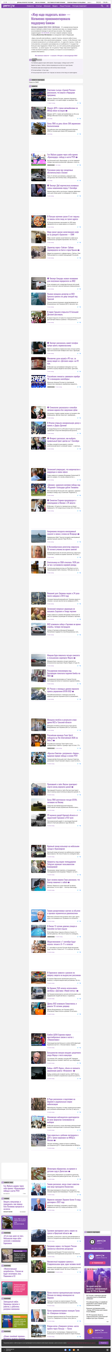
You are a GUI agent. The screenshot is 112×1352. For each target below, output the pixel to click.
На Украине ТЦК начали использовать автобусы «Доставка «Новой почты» (62, 989)
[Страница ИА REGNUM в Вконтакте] (70, 1350)
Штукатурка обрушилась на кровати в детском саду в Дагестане (62, 1170)
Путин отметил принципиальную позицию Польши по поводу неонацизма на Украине (63, 1295)
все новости (7, 1193)
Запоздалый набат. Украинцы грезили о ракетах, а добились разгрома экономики (12, 1305)
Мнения (47, 6)
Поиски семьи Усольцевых (76, 2)
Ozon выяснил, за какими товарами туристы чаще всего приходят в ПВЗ (20, 1323)
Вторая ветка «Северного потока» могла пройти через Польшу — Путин (63, 1327)
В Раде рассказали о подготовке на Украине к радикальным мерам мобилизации (61, 1101)
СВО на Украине (40, 2)
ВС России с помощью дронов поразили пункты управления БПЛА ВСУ (63, 690)
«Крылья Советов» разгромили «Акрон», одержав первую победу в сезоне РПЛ (63, 754)
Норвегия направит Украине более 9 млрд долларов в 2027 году (64, 1201)
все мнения (23, 1211)
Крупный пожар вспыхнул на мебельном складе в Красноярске (63, 847)
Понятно (103, 1343)
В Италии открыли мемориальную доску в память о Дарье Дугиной (63, 424)
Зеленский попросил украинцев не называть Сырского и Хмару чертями (61, 610)
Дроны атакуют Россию (25, 2)
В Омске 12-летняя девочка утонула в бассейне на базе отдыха (62, 927)
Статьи (39, 6)
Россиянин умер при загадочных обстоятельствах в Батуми (48, 67)
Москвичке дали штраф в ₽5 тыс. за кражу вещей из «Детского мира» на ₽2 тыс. (63, 361)
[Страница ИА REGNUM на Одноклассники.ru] (74, 1350)
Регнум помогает (79, 6)
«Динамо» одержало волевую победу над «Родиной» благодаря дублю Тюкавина (63, 486)
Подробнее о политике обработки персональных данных (81, 1343)
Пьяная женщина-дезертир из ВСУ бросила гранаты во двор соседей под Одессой (20, 1288)
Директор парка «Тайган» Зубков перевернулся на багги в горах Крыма (19, 1257)
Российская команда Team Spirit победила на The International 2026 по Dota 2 (62, 738)
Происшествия (18, 1251)
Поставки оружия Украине (56, 2)
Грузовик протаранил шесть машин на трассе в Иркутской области (62, 1232)
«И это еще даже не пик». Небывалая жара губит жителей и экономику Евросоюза (14, 1239)
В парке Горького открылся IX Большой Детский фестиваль (62, 313)
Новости (30, 6)
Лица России (65, 6)
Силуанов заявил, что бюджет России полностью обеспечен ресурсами (62, 1247)
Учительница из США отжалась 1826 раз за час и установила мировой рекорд (63, 563)
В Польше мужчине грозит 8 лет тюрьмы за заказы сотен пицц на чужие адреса (54, 72)
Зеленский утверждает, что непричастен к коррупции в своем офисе (63, 470)
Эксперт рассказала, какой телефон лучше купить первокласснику (62, 344)
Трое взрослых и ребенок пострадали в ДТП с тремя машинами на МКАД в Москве (62, 1137)
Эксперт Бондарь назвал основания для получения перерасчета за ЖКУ (62, 279)
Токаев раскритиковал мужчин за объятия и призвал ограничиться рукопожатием (63, 912)
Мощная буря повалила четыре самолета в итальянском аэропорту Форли (63, 656)
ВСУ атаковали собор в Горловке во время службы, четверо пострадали (64, 625)
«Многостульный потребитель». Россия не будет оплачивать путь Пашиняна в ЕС (13, 1272)
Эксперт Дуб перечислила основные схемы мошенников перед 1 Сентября (63, 186)
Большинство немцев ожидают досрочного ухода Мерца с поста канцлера (64, 1054)
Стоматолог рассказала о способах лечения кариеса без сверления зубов (62, 408)
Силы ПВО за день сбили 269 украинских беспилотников (20, 1221)
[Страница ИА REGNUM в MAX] (65, 1350)
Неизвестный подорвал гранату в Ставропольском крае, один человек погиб (64, 1263)
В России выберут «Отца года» (40, 70)
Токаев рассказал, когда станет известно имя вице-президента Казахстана (63, 1185)
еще (107, 1321)
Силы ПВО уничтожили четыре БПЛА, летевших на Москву (62, 801)
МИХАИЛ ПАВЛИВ (8, 1211)
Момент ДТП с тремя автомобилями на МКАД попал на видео (62, 109)
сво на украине (92, 1269)
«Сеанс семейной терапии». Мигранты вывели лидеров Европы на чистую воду (14, 1338)
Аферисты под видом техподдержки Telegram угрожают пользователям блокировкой (61, 864)
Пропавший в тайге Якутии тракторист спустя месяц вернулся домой (62, 785)
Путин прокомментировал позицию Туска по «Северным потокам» (63, 1312)
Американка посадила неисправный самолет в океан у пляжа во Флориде (62, 532)
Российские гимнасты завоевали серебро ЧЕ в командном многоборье (63, 377)
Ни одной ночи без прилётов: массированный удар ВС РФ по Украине (96, 1288)
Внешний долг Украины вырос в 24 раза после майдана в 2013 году (63, 594)
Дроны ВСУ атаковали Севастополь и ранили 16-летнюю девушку (62, 1005)
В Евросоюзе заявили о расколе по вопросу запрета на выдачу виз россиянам (64, 974)
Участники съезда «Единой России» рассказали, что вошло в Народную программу (61, 92)
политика (7, 1233)
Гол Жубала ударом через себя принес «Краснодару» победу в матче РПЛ (14, 1188)
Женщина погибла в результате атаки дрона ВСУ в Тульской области (62, 721)
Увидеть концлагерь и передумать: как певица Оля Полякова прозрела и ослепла (14, 1205)
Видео (55, 6)
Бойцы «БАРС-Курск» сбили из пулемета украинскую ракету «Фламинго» (63, 1069)
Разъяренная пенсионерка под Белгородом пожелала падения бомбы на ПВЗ (63, 673)
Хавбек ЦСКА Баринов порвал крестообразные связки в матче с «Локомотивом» (60, 1037)
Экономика (17, 1317)
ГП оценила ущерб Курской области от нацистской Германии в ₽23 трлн (62, 816)
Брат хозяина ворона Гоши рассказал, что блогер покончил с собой (63, 881)
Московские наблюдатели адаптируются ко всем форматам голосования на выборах (63, 1119)
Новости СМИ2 (34, 82)
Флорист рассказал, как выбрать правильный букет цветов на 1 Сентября (63, 439)
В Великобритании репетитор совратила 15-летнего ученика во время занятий (63, 548)
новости (34, 86)
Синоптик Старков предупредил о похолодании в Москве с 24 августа (61, 501)
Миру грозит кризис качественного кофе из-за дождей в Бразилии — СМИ (63, 233)
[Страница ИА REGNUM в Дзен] (78, 1350)
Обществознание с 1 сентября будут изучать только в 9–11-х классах (61, 943)
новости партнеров (38, 80)
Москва (34, 27)
